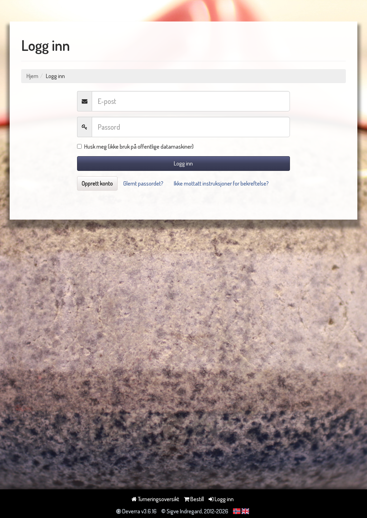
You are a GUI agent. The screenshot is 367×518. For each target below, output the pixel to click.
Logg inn (183, 163)
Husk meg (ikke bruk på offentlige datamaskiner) (139, 146)
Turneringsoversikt (158, 499)
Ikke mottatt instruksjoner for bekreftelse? (221, 183)
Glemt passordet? (143, 183)
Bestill (196, 499)
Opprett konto (97, 183)
